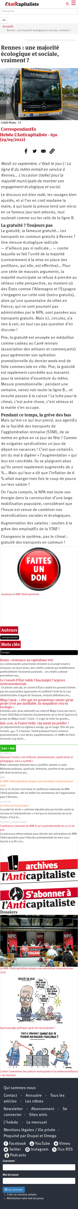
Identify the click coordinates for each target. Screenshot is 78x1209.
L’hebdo (11, 1122)
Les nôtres (34, 1101)
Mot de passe (11, 1175)
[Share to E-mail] (43, 151)
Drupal (33, 1136)
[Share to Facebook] (26, 151)
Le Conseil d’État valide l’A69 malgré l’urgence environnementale (32, 682)
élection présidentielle (13, 822)
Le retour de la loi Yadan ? (15, 806)
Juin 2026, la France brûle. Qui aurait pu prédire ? (34, 723)
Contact (10, 1096)
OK (4, 20)
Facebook (17, 1144)
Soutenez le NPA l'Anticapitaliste (20, 594)
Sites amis (38, 1115)
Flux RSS (65, 1149)
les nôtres (6, 753)
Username (9, 1161)
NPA (2, 777)
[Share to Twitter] (34, 151)
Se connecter (15, 1189)
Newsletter (13, 1109)
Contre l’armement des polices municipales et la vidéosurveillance (39, 1071)
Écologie (5, 652)
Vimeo (64, 1144)
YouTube (42, 1144)
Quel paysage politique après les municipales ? (27, 1028)
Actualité (8, 26)
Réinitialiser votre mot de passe (25, 1198)
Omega (50, 1136)
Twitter (15, 1149)
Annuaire (34, 1096)
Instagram (39, 1149)
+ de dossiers (8, 1075)
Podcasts (18, 1155)
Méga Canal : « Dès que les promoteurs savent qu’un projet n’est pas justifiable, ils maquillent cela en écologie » (36, 703)
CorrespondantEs (9, 637)
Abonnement (42, 1109)
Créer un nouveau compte (22, 1194)
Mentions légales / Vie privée (29, 1130)
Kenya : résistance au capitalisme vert (26, 660)
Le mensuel (36, 1122)
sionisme (5, 802)
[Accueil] (19, 4)
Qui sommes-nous (20, 1088)
